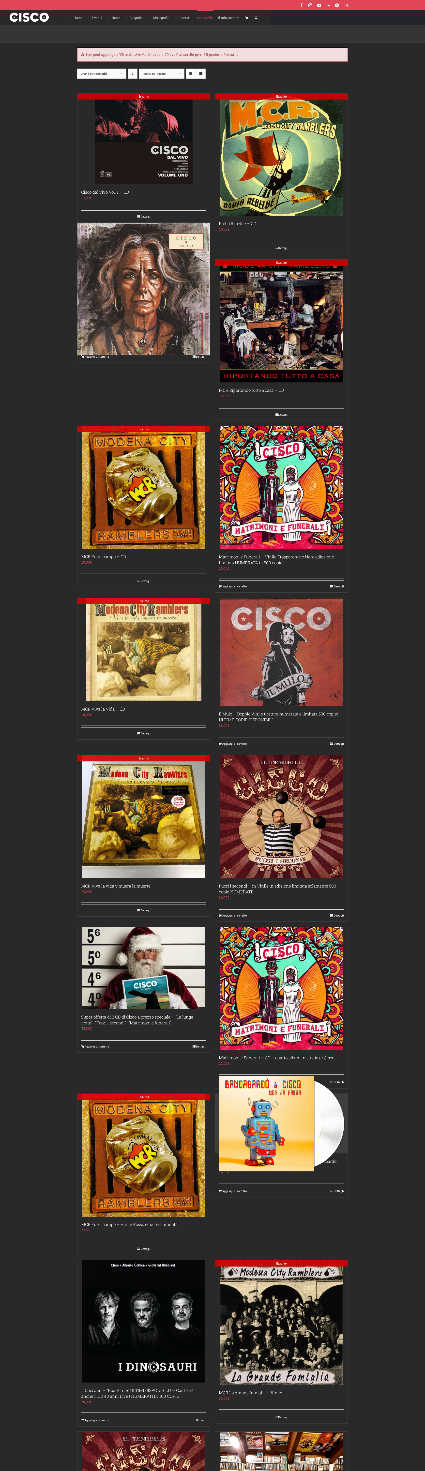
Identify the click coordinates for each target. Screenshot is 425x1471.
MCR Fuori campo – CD (103, 556)
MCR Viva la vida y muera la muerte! (116, 886)
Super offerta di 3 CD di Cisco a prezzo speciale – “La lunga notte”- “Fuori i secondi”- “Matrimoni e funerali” (137, 1020)
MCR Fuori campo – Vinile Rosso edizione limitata (129, 1224)
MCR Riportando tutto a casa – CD (251, 390)
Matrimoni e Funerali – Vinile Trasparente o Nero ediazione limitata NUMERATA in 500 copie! (276, 560)
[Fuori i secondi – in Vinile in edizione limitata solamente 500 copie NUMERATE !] (281, 816)
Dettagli (145, 216)
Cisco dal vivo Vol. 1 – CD (105, 192)
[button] (256, 17)
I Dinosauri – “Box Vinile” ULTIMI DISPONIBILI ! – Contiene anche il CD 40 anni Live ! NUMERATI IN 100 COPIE (137, 1393)
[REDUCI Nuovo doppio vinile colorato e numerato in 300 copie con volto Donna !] (143, 289)
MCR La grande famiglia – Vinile (250, 1393)
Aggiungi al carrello (97, 356)
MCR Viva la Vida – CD (103, 709)
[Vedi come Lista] (200, 73)
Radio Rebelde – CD (237, 223)
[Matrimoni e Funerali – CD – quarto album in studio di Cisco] (281, 988)
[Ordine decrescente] (132, 74)
